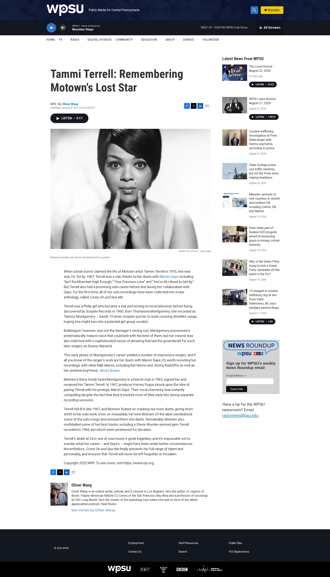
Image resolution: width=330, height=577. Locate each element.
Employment (136, 543)
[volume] (63, 27)
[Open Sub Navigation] (65, 39)
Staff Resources (188, 543)
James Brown (109, 370)
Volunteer (211, 39)
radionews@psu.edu (240, 415)
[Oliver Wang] (59, 494)
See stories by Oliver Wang (93, 510)
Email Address (236, 375)
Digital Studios (100, 39)
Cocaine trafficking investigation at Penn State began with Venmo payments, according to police (263, 140)
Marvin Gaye (169, 277)
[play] (51, 28)
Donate (274, 10)
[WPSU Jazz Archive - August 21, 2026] (234, 105)
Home (51, 39)
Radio (75, 39)
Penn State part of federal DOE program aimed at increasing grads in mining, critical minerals (264, 236)
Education (149, 39)
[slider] (69, 28)
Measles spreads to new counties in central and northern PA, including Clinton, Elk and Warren (264, 203)
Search (183, 551)
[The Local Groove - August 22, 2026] (234, 72)
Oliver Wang (70, 104)
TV (60, 39)
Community (124, 39)
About (170, 39)
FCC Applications (239, 551)
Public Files (235, 543)
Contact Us (135, 551)
